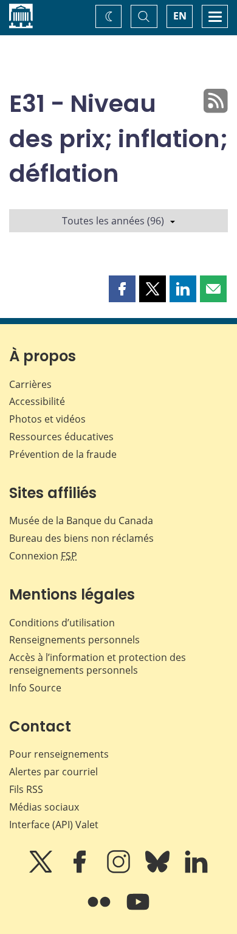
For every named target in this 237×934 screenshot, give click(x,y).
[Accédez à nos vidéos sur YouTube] (138, 910)
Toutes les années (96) (113, 220)
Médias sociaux (44, 807)
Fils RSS (26, 789)
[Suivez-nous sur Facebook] (80, 870)
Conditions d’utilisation (62, 622)
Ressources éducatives (61, 436)
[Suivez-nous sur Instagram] (119, 870)
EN (180, 15)
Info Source (35, 687)
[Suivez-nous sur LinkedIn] (196, 870)
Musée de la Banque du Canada (81, 520)
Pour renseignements (59, 754)
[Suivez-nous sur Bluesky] (158, 870)
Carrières (30, 384)
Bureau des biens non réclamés (81, 538)
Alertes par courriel (53, 771)
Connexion (43, 555)
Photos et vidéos (47, 419)
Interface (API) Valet (53, 824)
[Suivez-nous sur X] (41, 870)
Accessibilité (37, 401)
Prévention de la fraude (63, 454)
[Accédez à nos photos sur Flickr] (100, 910)
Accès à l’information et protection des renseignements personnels (97, 664)
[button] (122, 288)
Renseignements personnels (74, 639)
